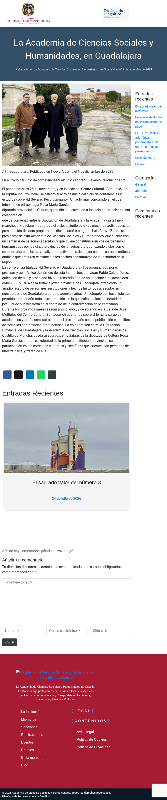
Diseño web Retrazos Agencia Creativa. (26, 796)
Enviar (9, 642)
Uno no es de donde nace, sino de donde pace (148, 122)
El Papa (140, 164)
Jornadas (141, 191)
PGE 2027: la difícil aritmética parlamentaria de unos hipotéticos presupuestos (147, 142)
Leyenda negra (145, 157)
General (140, 184)
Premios (140, 197)
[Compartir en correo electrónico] (52, 374)
